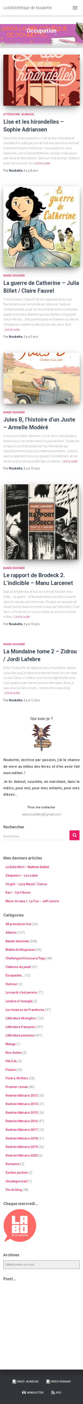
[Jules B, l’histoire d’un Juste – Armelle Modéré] (41, 378)
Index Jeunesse (28, 1381)
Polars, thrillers (17, 1078)
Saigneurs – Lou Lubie (22, 875)
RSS (58, 1392)
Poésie (11, 1070)
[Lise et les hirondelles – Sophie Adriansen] (41, 80)
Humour (11, 984)
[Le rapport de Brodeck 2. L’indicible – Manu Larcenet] (41, 521)
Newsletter (35, 1392)
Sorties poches (17, 1172)
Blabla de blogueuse (20, 949)
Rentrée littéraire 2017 (22, 1130)
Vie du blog (14, 1189)
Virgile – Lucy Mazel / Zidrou (26, 884)
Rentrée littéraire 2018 (22, 1138)
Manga (10, 1044)
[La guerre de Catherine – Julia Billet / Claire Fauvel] (41, 226)
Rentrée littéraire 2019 (22, 1147)
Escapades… (15, 975)
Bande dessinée (14, 275)
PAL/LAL (11, 1061)
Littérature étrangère (20, 1018)
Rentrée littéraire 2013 (22, 1095)
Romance (12, 1164)
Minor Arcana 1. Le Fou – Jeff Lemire (32, 901)
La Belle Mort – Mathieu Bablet (27, 867)
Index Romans (61, 1381)
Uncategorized (16, 1181)
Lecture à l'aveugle (19, 1001)
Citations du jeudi (18, 967)
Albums (11, 932)
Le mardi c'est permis (21, 992)
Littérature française (20, 1027)
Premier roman (17, 1087)
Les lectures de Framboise (25, 1010)
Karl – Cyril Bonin (18, 892)
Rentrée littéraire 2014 (22, 1104)
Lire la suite (42, 163)
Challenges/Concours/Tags (26, 958)
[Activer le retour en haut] (74, 1395)
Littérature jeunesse (18, 114)
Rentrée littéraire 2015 (22, 1112)
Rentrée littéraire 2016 (22, 1121)
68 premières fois (18, 924)
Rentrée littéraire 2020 (22, 1155)
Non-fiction (14, 1052)
